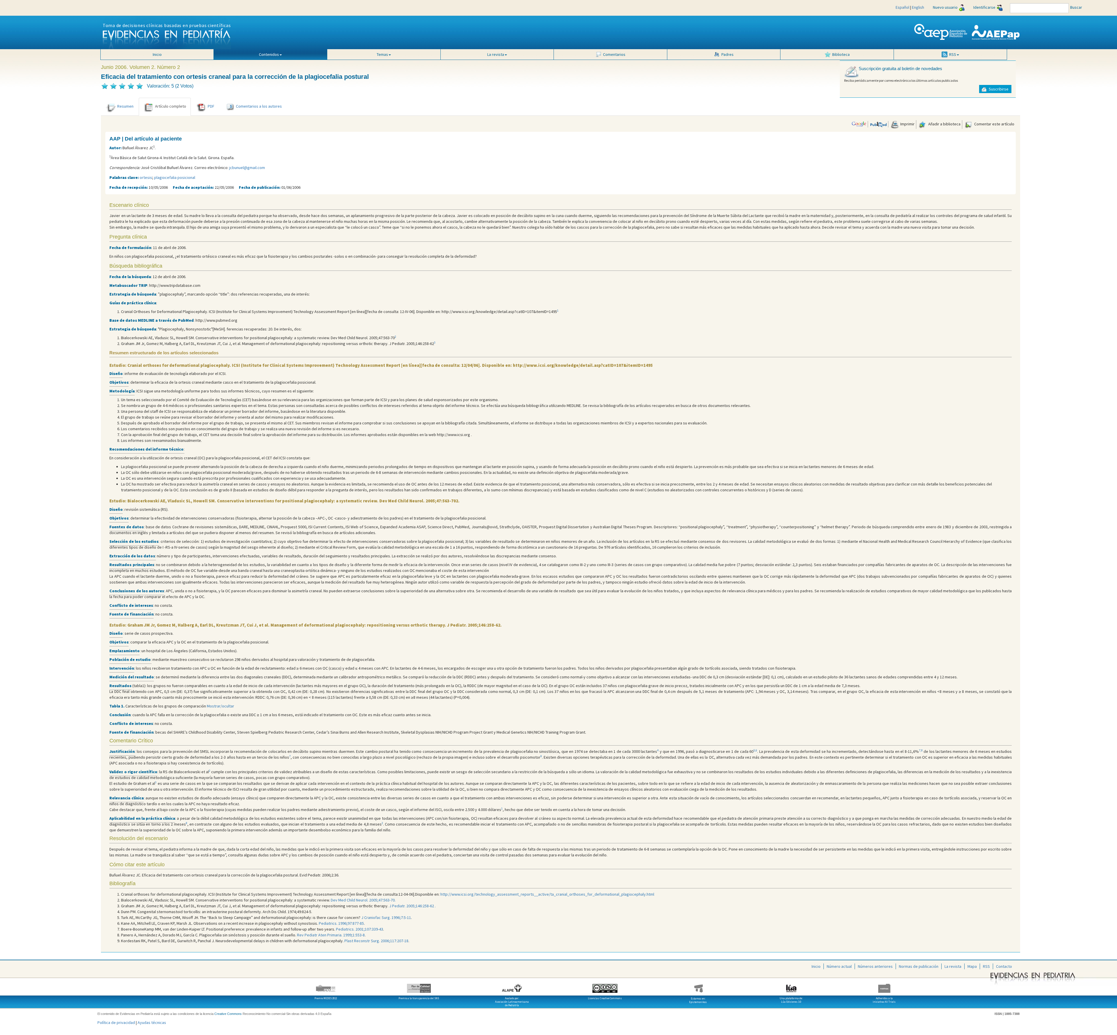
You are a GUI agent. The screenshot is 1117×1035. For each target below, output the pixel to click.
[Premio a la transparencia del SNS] (419, 986)
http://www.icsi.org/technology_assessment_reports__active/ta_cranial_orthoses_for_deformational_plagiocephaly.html (547, 894)
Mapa (972, 966)
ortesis (146, 177)
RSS (986, 966)
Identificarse (984, 7)
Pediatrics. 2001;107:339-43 (359, 929)
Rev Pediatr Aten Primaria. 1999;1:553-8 (331, 935)
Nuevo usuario (945, 7)
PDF (211, 106)
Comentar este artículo (993, 124)
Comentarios (614, 54)
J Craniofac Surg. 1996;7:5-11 (386, 917)
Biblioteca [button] (841, 54)
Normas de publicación (918, 966)
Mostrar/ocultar (220, 706)
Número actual (839, 966)
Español (902, 7)
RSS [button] (952, 54)
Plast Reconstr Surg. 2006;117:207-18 (376, 940)
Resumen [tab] (125, 106)
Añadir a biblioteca (944, 124)
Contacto (1004, 966)
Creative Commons (228, 1014)
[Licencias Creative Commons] (605, 986)
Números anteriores (875, 966)
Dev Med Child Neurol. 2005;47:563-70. (363, 900)
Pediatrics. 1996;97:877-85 (341, 923)
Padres (727, 54)
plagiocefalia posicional (174, 177)
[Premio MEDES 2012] (326, 986)
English (918, 7)
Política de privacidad (116, 1022)
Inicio (157, 54)
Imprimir (907, 124)
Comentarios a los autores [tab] (256, 106)
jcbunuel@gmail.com (247, 167)
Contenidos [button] (269, 54)
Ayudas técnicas (152, 1022)
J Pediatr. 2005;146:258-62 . (412, 905)
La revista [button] (495, 54)
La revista (953, 966)
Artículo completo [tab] (170, 106)
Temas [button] (382, 54)
